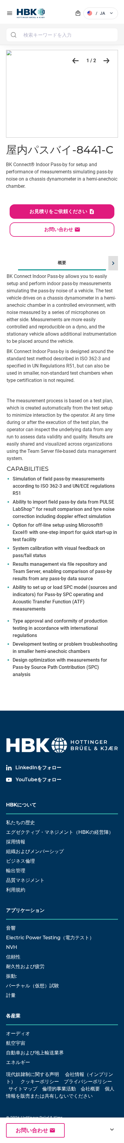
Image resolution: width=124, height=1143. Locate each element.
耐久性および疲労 (25, 966)
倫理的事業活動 (59, 1089)
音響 (11, 928)
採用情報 (15, 842)
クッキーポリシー (39, 1081)
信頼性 (13, 957)
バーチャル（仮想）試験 (32, 986)
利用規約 (15, 890)
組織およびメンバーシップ (35, 851)
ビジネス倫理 (20, 861)
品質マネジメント (25, 880)
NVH (11, 947)
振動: (11, 976)
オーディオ (18, 1033)
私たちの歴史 (20, 822)
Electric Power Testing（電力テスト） (50, 937)
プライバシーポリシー (88, 1081)
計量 (11, 995)
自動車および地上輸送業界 (35, 1053)
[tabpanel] (62, 484)
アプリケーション (25, 910)
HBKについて (21, 805)
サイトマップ (22, 1089)
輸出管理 (15, 870)
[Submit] (13, 34)
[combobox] (62, 35)
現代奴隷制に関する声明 (32, 1074)
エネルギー (18, 1062)
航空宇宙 (15, 1043)
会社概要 (90, 1089)
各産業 (13, 1016)
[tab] (62, 476)
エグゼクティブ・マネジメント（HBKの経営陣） (59, 832)
